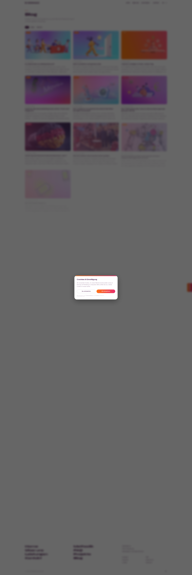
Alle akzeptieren (106, 291)
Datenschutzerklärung (89, 295)
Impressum (97, 295)
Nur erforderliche (86, 291)
